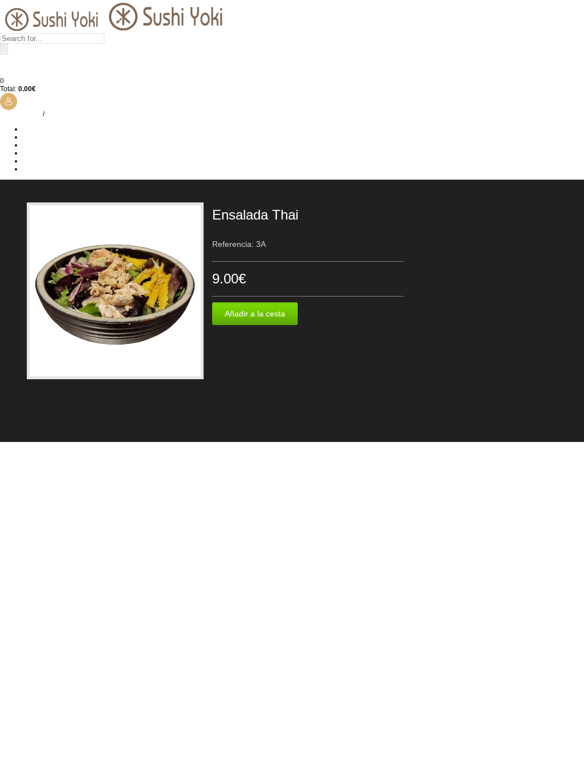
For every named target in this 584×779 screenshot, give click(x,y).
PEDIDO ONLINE (49, 145)
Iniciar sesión (20, 114)
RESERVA (39, 161)
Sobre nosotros (46, 137)
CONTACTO (41, 169)
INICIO (33, 129)
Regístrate (62, 114)
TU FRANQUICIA (49, 153)
